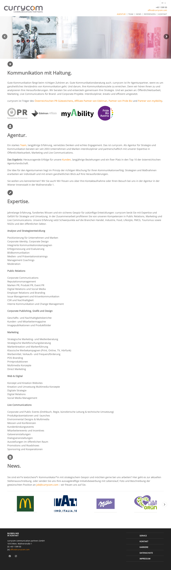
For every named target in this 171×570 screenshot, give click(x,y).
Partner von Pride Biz (120, 100)
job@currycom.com (47, 484)
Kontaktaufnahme (95, 181)
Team (130, 14)
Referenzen (150, 14)
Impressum (145, 558)
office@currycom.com (157, 10)
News (138, 14)
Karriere (144, 547)
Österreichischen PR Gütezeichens (54, 100)
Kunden (66, 159)
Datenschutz (146, 553)
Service (143, 535)
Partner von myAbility (150, 100)
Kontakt (162, 14)
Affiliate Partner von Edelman (90, 100)
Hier (135, 477)
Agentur (121, 14)
